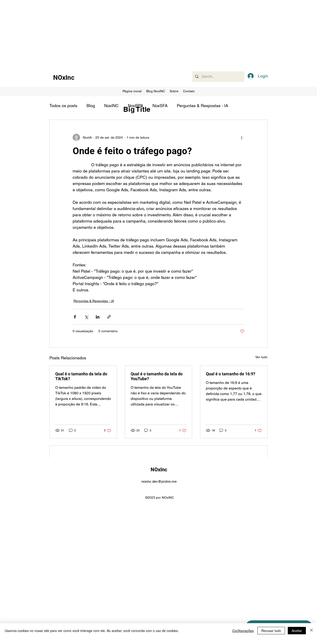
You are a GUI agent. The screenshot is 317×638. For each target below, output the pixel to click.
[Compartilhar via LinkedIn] (97, 317)
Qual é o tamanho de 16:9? (230, 373)
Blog (91, 105)
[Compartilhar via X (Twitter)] (86, 317)
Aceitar (297, 630)
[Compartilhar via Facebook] (75, 317)
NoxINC (111, 105)
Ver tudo (261, 357)
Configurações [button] (243, 630)
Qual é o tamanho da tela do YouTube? (157, 376)
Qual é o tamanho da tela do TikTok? (81, 376)
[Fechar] (311, 630)
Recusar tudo (271, 630)
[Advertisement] (139, 32)
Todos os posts (63, 105)
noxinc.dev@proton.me (159, 481)
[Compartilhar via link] (109, 317)
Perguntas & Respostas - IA (202, 105)
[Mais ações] (241, 137)
